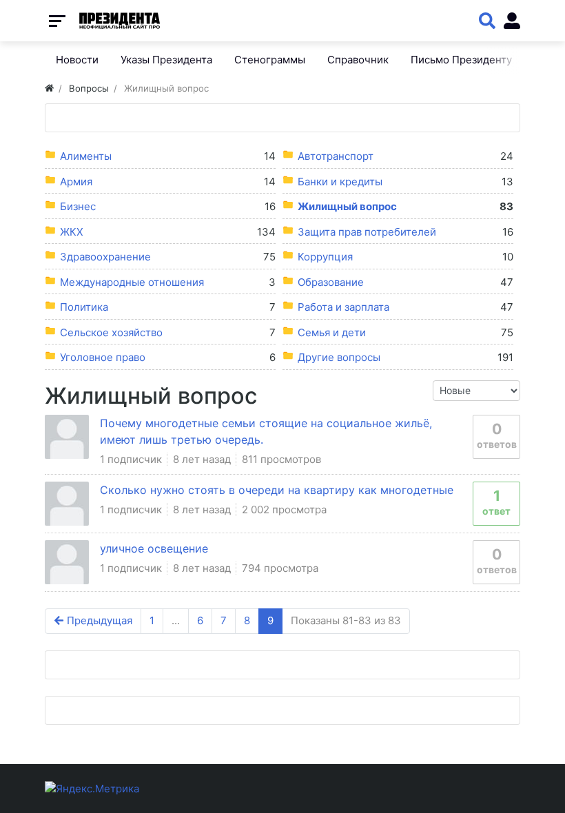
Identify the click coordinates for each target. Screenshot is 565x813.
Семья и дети (332, 332)
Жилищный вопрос (347, 206)
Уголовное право (102, 357)
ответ (496, 502)
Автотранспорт (335, 156)
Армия (76, 181)
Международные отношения (132, 282)
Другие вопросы (339, 357)
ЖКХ (71, 231)
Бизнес (78, 206)
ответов (497, 435)
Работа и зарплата (343, 306)
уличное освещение (154, 548)
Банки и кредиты (340, 181)
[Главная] (49, 88)
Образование (331, 282)
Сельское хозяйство (111, 332)
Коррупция (325, 256)
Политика (84, 306)
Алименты (86, 156)
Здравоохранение (105, 256)
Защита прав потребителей (367, 231)
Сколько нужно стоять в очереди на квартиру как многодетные (276, 490)
